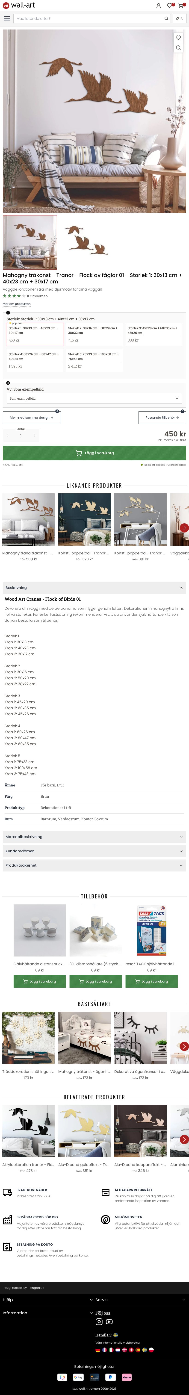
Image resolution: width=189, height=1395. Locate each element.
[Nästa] (184, 528)
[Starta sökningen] (166, 18)
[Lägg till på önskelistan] (178, 38)
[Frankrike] (104, 1350)
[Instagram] (99, 1321)
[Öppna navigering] (7, 18)
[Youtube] (109, 1321)
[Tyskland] (97, 1350)
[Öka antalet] (34, 435)
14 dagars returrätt (134, 1190)
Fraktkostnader (32, 1190)
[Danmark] (124, 1350)
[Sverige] (144, 1350)
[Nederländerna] (117, 1350)
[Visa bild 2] (86, 242)
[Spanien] (138, 1350)
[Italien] (111, 1350)
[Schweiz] (131, 1350)
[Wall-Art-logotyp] (19, 5)
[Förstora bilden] (178, 48)
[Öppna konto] (158, 5)
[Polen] (151, 1350)
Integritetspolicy (15, 1288)
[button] (94, 121)
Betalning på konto (35, 1244)
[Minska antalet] (7, 435)
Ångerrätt (37, 1288)
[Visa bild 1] (30, 242)
